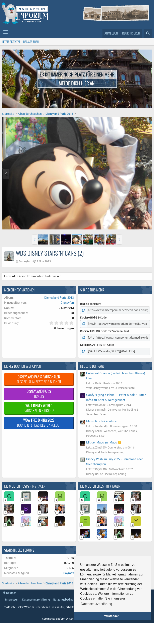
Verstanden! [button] (112, 615)
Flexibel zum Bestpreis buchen (39, 379)
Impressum (12, 599)
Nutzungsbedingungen (67, 599)
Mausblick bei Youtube (101, 421)
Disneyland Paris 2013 (59, 297)
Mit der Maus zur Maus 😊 (104, 442)
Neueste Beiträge (92, 366)
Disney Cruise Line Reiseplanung (106, 474)
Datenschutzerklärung (36, 599)
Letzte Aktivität (11, 41)
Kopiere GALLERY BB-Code (97, 344)
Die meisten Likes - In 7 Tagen (100, 486)
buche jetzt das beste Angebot (39, 422)
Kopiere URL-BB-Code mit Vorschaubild (104, 331)
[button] (5, 32)
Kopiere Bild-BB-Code (93, 317)
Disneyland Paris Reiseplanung (105, 452)
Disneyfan (25, 261)
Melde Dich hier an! (77, 83)
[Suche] (148, 33)
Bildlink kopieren (90, 303)
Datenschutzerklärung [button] (96, 604)
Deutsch (11, 593)
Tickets (39, 394)
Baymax (68, 573)
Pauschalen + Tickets (39, 408)
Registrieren (31, 41)
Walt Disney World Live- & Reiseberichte (110, 388)
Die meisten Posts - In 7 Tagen (24, 486)
